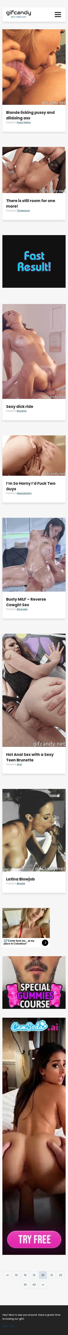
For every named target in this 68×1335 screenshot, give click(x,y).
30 (25, 1284)
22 (60, 1275)
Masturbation (24, 493)
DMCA (5, 1326)
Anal (19, 764)
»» (43, 1284)
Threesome (23, 210)
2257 (12, 1326)
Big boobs (22, 609)
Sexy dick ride (19, 406)
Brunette (22, 410)
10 (16, 1275)
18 (25, 1275)
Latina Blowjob (20, 879)
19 (34, 1275)
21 (52, 1275)
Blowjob (21, 883)
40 (34, 1284)
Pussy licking (24, 122)
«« (7, 1275)
